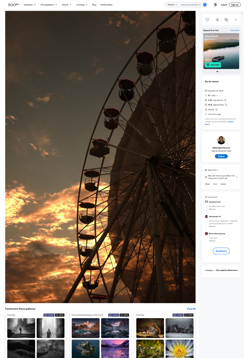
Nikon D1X (212, 170)
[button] (205, 5)
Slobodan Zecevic (221, 147)
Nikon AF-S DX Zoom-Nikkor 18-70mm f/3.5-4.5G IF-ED (221, 177)
